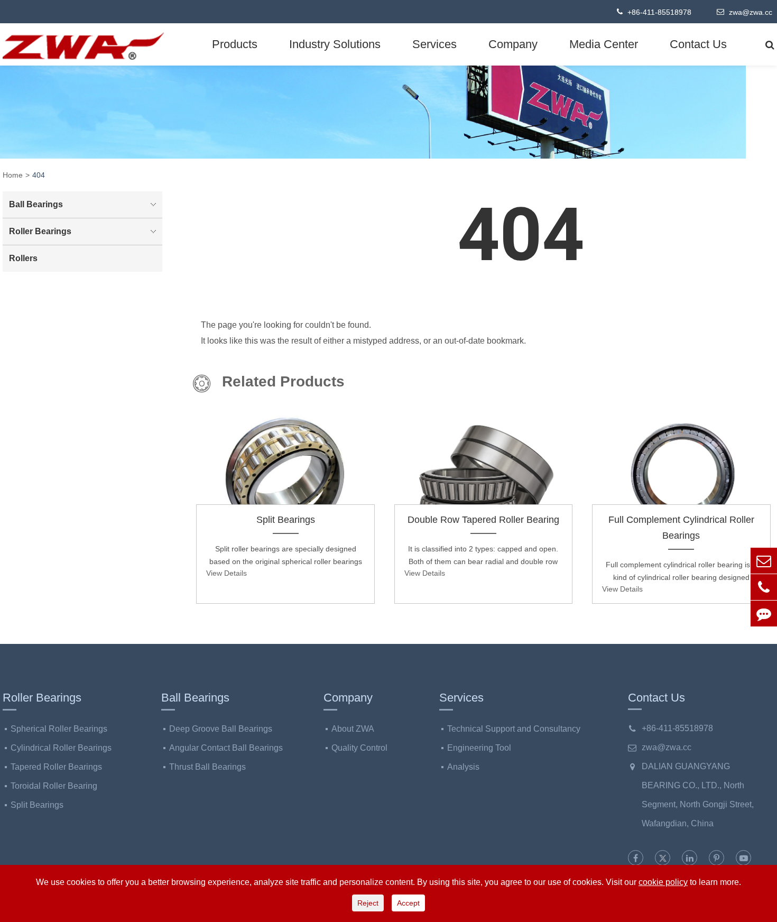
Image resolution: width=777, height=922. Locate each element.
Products (234, 44)
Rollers (23, 258)
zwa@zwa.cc (749, 12)
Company (513, 44)
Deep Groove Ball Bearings (220, 728)
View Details (226, 573)
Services (434, 44)
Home (13, 175)
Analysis (463, 766)
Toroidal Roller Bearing (54, 785)
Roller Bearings (40, 231)
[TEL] (764, 587)
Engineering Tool (479, 747)
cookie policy (663, 882)
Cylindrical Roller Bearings (61, 747)
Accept (408, 903)
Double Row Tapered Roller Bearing (483, 519)
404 (38, 175)
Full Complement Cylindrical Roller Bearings (681, 527)
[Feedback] (764, 613)
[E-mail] (764, 561)
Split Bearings (285, 519)
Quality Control (359, 747)
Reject (367, 903)
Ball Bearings (36, 204)
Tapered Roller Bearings (56, 766)
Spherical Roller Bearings (59, 728)
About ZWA (352, 728)
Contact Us (698, 44)
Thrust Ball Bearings (207, 766)
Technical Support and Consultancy (513, 728)
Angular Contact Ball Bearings (226, 747)
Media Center (603, 44)
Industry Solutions (335, 44)
